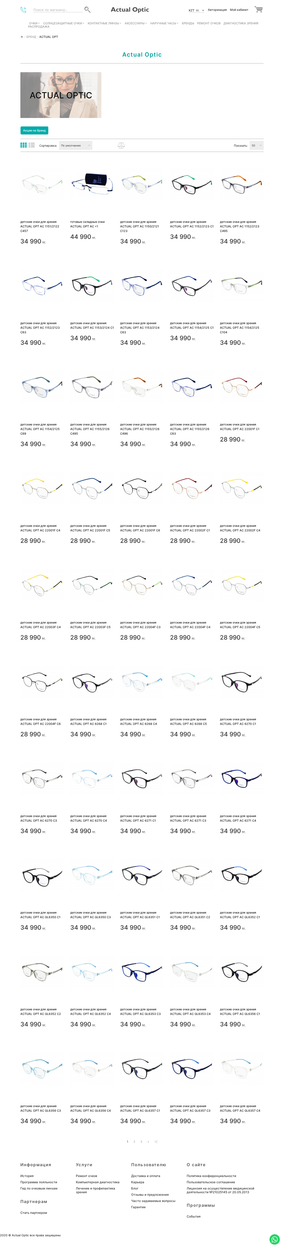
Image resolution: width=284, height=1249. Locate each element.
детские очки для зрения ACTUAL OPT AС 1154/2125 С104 (239, 327)
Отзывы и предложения (150, 1195)
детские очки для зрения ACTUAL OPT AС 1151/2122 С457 (39, 226)
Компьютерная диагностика (98, 1182)
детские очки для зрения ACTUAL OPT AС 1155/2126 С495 (90, 429)
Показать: (241, 145)
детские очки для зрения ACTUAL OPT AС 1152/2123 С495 (239, 226)
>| (155, 1141)
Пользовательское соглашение (211, 1182)
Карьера (137, 1182)
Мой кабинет (239, 9)
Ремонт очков (86, 1176)
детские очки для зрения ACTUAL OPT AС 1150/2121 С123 (139, 226)
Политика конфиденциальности (211, 1176)
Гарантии (138, 1207)
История (27, 1176)
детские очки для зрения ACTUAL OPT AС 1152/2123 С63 (40, 327)
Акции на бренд (34, 130)
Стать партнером (33, 1213)
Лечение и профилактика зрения (95, 1190)
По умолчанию (71, 145)
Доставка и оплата (145, 1176)
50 (253, 145)
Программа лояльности (38, 1182)
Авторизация (217, 9)
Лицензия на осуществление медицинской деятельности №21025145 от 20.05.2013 (220, 1190)
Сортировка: (48, 145)
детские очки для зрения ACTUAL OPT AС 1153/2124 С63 (139, 327)
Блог (134, 1188)
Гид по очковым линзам (38, 1188)
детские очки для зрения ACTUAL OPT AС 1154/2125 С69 (40, 429)
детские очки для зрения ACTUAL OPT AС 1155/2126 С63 (189, 429)
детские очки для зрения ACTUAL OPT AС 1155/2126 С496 (139, 429)
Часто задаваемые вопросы (153, 1201)
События (194, 1216)
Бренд (31, 36)
